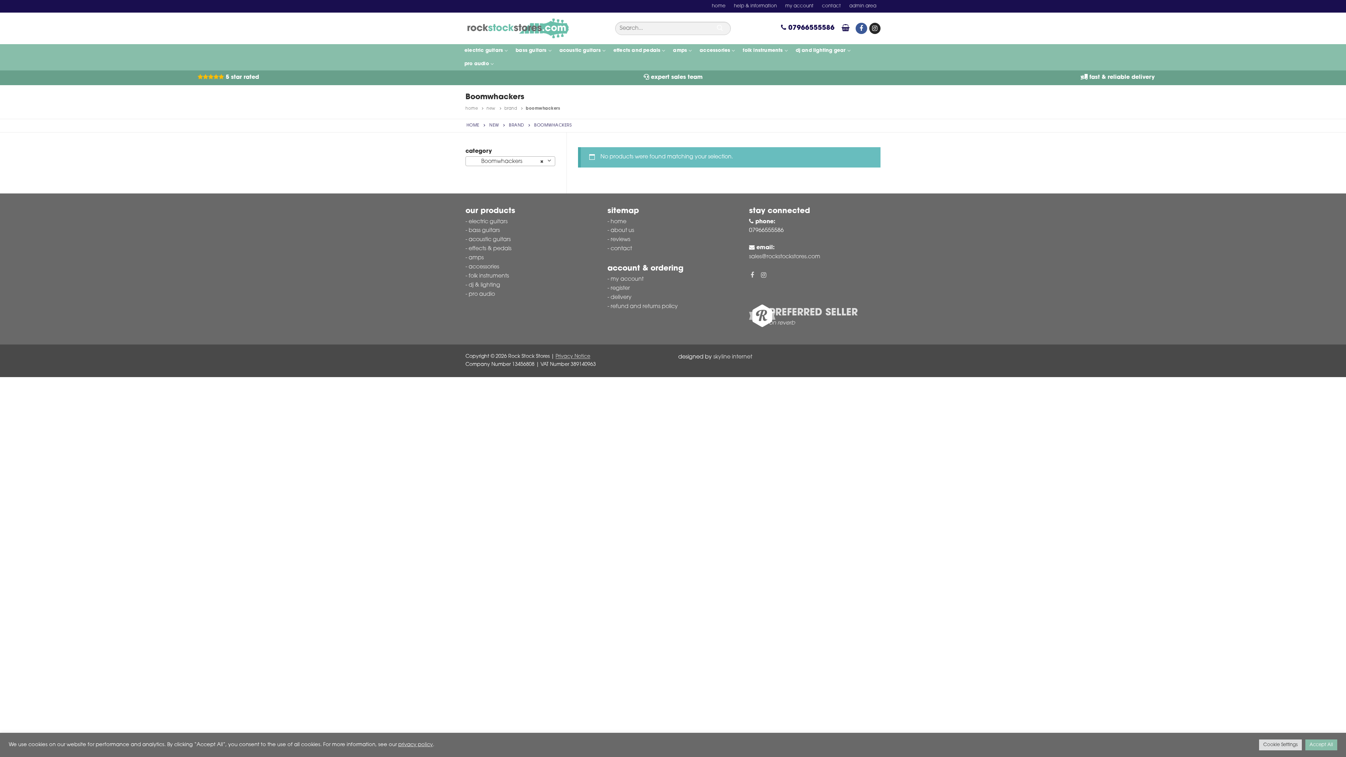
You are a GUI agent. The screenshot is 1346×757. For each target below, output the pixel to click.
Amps (476, 258)
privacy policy (415, 745)
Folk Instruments (489, 276)
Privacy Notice (573, 356)
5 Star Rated (241, 77)
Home (471, 109)
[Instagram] (875, 28)
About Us (622, 230)
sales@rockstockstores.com (784, 257)
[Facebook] (861, 28)
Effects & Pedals (490, 249)
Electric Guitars (488, 222)
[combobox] (510, 161)
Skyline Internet (732, 357)
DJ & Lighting (484, 285)
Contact (621, 249)
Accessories (484, 267)
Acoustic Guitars (490, 240)
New (491, 109)
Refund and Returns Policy (644, 306)
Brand (510, 109)
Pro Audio (482, 294)
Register (620, 288)
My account (627, 279)
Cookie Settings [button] (1280, 745)
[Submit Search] (720, 28)
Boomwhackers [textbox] (508, 161)
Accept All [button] (1321, 745)
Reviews (620, 240)
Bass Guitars (484, 230)
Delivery (621, 297)
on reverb (782, 323)
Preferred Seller (813, 313)
